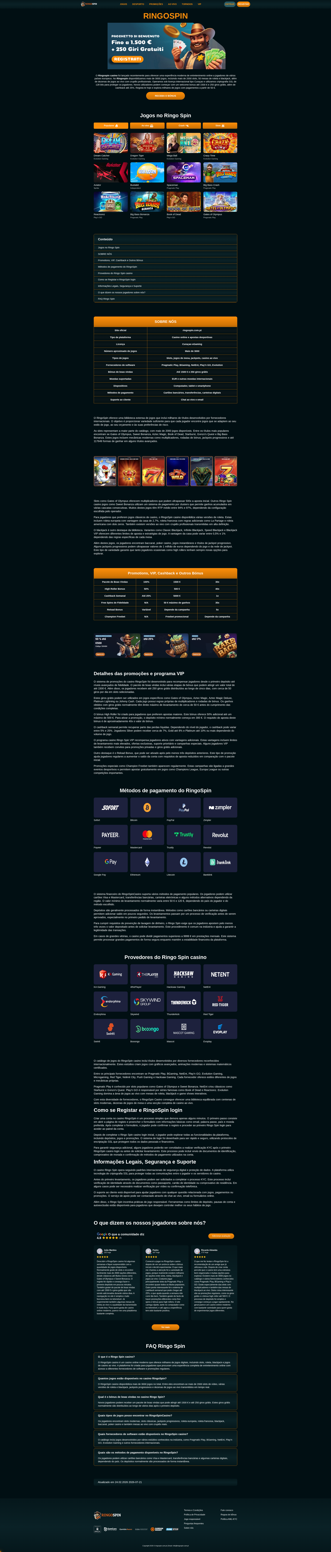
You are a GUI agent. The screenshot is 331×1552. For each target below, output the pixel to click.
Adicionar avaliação (221, 1236)
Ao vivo (145, 125)
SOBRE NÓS (105, 254)
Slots (218, 125)
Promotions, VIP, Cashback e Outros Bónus (120, 260)
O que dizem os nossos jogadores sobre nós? (121, 292)
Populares (109, 125)
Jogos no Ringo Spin (108, 247)
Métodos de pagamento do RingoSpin (117, 267)
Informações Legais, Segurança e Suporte (120, 286)
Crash (182, 125)
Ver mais (165, 1327)
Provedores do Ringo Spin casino (115, 273)
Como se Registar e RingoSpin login (117, 279)
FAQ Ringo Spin (106, 299)
